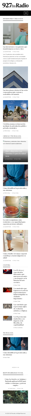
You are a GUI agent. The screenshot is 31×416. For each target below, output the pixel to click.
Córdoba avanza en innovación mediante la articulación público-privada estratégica (15, 126)
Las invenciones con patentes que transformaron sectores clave (15, 48)
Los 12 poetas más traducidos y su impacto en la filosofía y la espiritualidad (20, 321)
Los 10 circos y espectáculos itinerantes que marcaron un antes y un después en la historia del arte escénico (20, 276)
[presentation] (4, 392)
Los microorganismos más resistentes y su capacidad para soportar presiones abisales (14, 222)
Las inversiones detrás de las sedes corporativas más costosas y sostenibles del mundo (15, 92)
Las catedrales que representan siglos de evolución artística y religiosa (20, 308)
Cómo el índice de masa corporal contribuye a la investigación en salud (15, 256)
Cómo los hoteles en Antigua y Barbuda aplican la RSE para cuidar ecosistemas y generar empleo (15, 382)
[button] (12, 367)
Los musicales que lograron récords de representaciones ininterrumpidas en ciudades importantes (21, 294)
